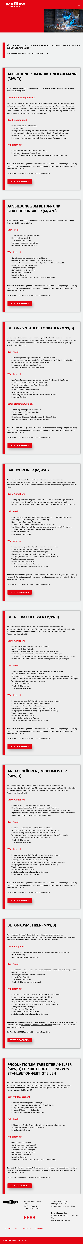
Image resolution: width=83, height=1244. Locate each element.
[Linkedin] (34, 1217)
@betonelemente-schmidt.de (41, 166)
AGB (16, 1228)
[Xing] (31, 1217)
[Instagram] (28, 1217)
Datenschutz (26, 1228)
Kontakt (8, 1228)
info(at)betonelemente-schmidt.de (63, 1206)
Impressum (39, 1228)
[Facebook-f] (25, 1217)
